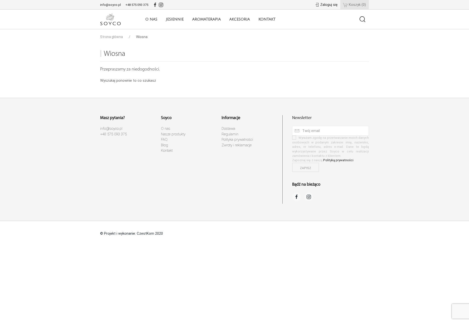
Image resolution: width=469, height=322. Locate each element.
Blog (164, 145)
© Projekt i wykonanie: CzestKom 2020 (131, 233)
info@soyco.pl (111, 5)
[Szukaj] (362, 19)
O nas (151, 19)
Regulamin (230, 134)
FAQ (164, 139)
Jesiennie (175, 19)
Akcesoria (239, 19)
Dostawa (228, 128)
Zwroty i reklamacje (237, 145)
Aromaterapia (206, 19)
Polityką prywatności (338, 160)
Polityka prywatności (237, 139)
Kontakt (267, 19)
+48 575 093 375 (137, 5)
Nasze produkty (173, 134)
